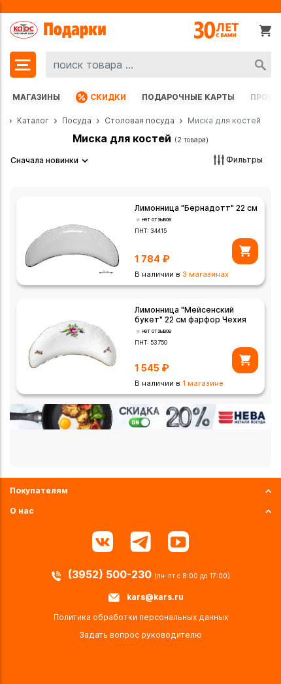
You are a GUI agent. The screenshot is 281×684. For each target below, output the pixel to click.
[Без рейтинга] (138, 219)
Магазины (36, 97)
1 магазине (202, 383)
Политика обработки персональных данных (141, 617)
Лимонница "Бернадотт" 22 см (196, 208)
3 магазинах (205, 274)
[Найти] (260, 65)
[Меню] (23, 65)
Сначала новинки (44, 160)
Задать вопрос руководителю (140, 635)
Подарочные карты (188, 97)
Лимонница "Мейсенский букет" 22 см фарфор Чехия (190, 314)
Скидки (108, 97)
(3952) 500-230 (111, 574)
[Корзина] (265, 30)
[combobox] (158, 65)
